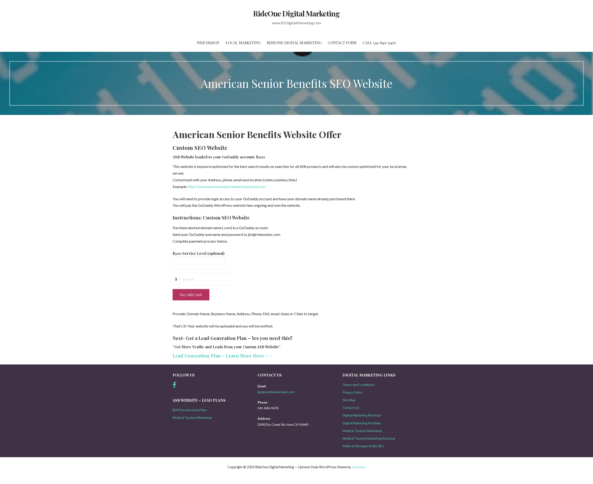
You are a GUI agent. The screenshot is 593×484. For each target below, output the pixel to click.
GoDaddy (358, 467)
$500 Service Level (198, 253)
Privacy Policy (352, 392)
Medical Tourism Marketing (192, 417)
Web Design (208, 42)
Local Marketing (243, 42)
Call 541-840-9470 (379, 42)
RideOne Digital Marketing (296, 13)
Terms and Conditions (359, 385)
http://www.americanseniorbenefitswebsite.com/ (227, 186)
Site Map (349, 400)
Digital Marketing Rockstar (362, 415)
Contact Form (342, 42)
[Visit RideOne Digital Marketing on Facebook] (174, 386)
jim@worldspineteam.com (276, 392)
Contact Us (351, 408)
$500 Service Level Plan (190, 410)
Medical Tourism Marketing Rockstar (369, 438)
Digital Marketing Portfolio (362, 423)
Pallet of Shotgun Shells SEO (363, 446)
